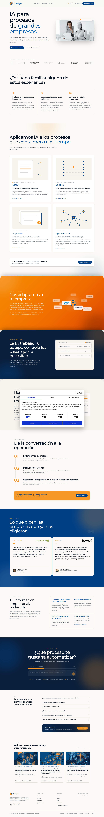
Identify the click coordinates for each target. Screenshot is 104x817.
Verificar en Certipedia (72, 813)
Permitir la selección (52, 423)
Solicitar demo (88, 3)
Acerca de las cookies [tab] (73, 397)
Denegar (32, 423)
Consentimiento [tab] (31, 397)
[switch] (44, 417)
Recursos (51, 3)
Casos (58, 798)
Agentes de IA (40, 803)
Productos (36, 3)
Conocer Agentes (61, 248)
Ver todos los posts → (83, 748)
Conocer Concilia (61, 198)
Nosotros (59, 795)
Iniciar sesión (78, 3)
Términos (81, 813)
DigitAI (38, 795)
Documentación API (82, 795)
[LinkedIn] (11, 804)
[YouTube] (18, 804)
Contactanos (82, 728)
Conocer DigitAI (17, 198)
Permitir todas (72, 423)
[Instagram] (14, 804)
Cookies (92, 813)
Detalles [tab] (52, 397)
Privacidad (87, 813)
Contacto (59, 803)
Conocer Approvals (18, 247)
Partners (44, 3)
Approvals (39, 800)
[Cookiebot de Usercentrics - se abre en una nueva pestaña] (76, 393)
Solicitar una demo (16, 47)
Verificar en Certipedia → (80, 624)
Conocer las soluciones (32, 47)
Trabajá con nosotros (62, 805)
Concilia (39, 798)
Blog (58, 800)
